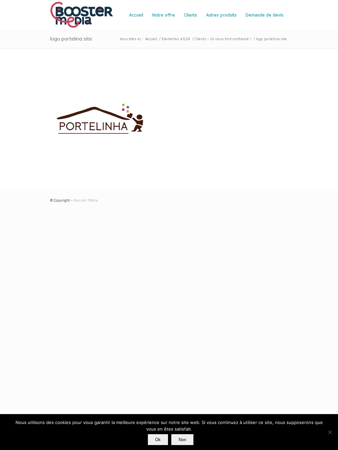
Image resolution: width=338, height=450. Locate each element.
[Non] (329, 432)
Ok (158, 439)
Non (182, 439)
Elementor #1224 (176, 39)
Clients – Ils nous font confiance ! (223, 39)
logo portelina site (71, 38)
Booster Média (86, 200)
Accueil (151, 39)
